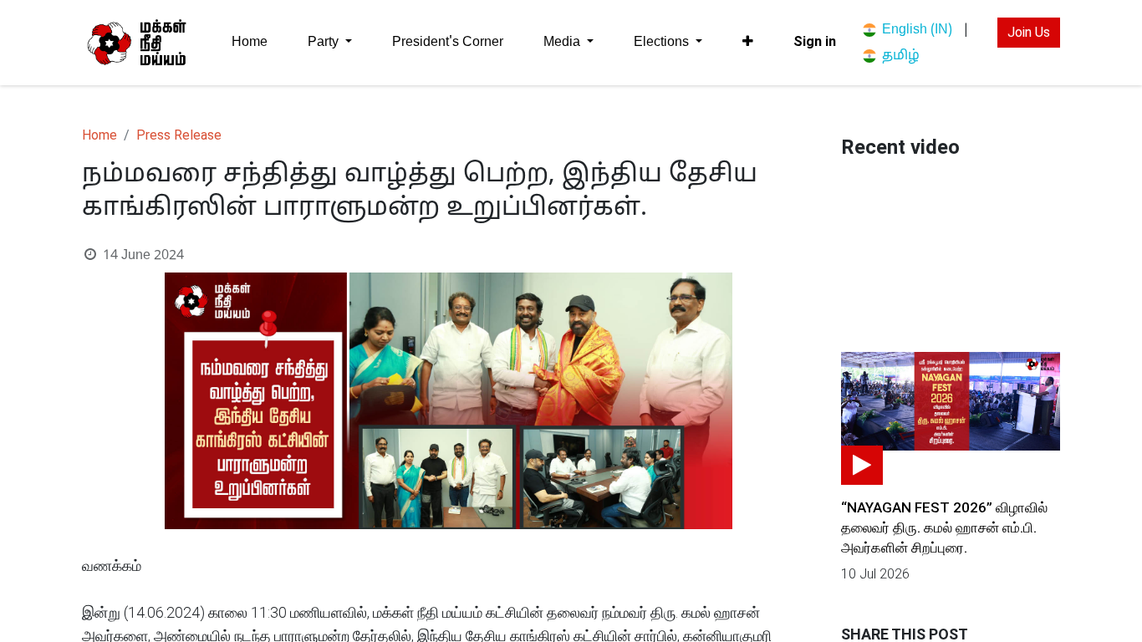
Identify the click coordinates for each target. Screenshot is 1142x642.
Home (99, 135)
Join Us (1028, 32)
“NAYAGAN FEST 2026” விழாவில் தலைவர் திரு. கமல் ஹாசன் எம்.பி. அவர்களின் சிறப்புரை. (944, 527)
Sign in (814, 41)
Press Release (179, 135)
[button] (747, 42)
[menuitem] (250, 42)
